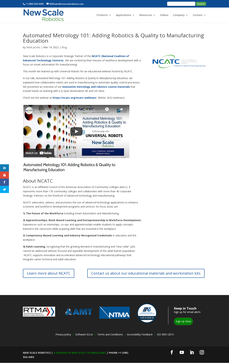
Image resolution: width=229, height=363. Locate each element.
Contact (198, 15)
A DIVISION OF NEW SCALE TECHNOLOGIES (79, 352)
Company (179, 15)
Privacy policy (63, 334)
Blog (64, 47)
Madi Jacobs (33, 47)
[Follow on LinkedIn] (191, 352)
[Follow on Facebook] (171, 352)
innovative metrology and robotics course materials (96, 86)
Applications (123, 15)
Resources (145, 15)
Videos (164, 15)
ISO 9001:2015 (165, 334)
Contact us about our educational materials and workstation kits (146, 273)
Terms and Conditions (110, 334)
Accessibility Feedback (140, 334)
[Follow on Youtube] (181, 352)
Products (102, 15)
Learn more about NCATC (48, 273)
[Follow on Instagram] (202, 352)
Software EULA (84, 334)
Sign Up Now (183, 321)
